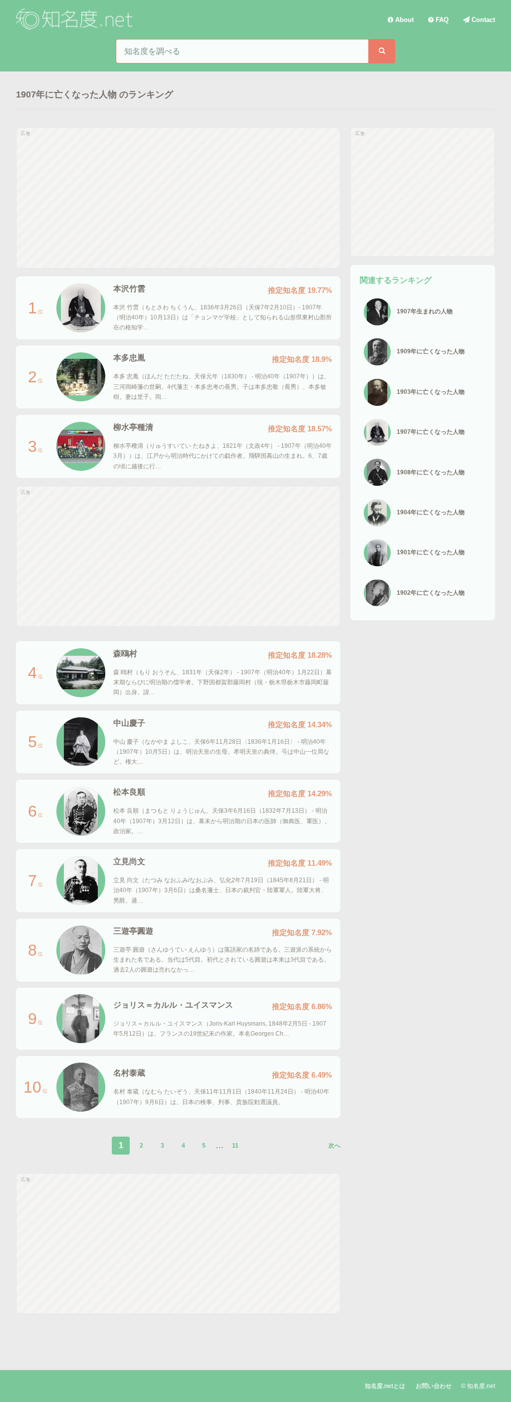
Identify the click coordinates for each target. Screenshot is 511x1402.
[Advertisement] (178, 198)
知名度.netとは (385, 1386)
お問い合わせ (434, 1386)
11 (235, 1145)
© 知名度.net (478, 1386)
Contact (482, 19)
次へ (334, 1145)
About (403, 19)
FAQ (441, 19)
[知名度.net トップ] (76, 19)
